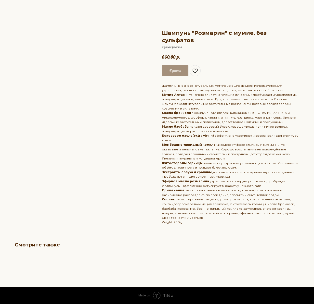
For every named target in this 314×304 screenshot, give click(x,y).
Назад (13, 7)
